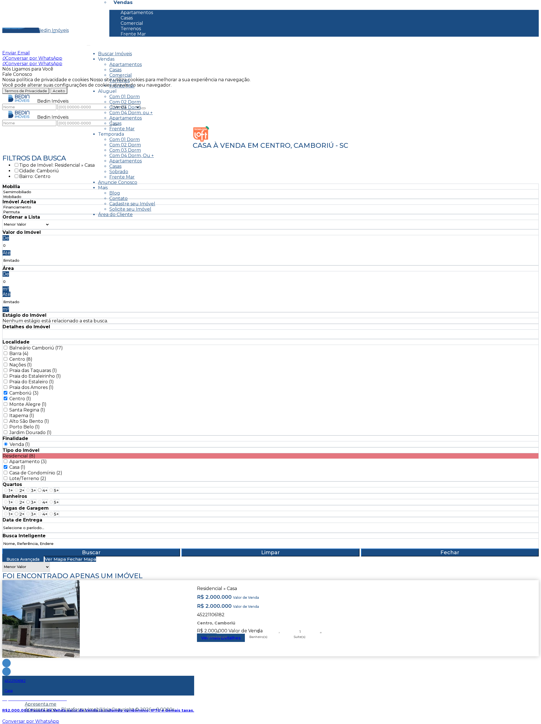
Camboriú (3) (24, 393)
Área (8, 268)
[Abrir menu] (88, 44)
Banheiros (15, 496)
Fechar (449, 552)
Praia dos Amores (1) (31, 387)
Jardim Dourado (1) (30, 432)
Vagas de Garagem (26, 508)
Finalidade (15, 438)
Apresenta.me (40, 704)
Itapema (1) (21, 415)
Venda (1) (20, 444)
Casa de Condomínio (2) (35, 473)
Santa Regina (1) (27, 410)
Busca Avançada (22, 559)
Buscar (91, 552)
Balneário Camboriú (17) (36, 348)
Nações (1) (20, 364)
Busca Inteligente (24, 535)
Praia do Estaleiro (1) (31, 381)
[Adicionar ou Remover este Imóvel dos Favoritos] (6, 671)
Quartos (12, 484)
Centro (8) (20, 359)
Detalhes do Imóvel (26, 326)
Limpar (270, 552)
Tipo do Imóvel (21, 450)
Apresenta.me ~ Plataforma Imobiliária (67, 709)
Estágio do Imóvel (24, 315)
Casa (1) (17, 467)
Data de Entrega (22, 520)
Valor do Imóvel (22, 232)
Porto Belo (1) (24, 427)
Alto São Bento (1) (29, 421)
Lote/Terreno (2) (27, 478)
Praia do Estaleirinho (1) (35, 376)
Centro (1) (20, 398)
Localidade (16, 342)
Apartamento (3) (28, 461)
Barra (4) (18, 353)
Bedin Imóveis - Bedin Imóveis (35, 30)
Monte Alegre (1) (27, 404)
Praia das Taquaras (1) (33, 370)
